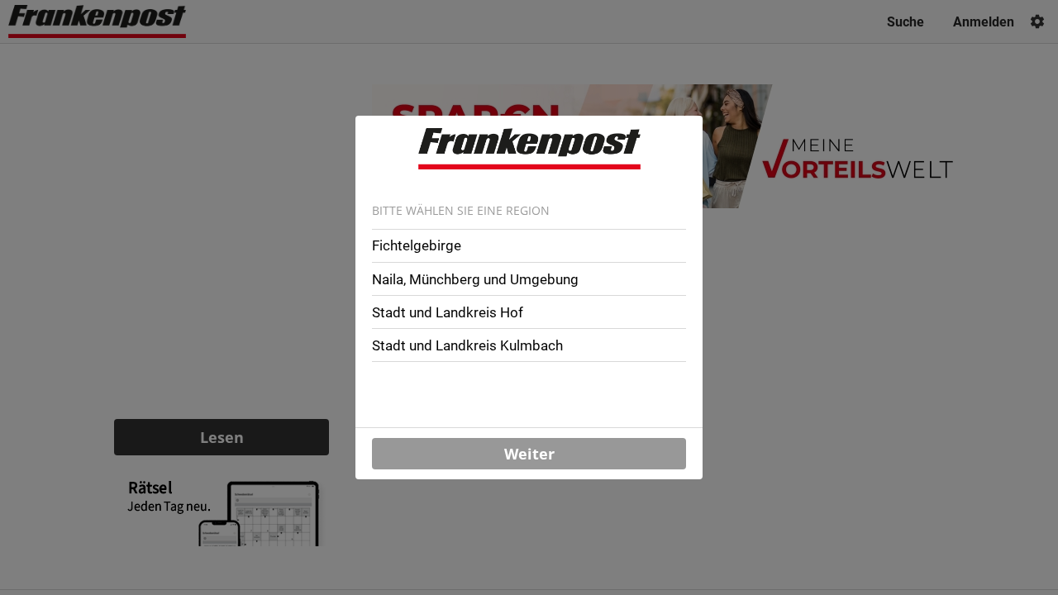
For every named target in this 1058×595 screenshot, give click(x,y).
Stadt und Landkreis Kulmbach (467, 345)
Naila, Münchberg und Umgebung (475, 279)
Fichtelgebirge (416, 245)
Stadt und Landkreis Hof (447, 312)
